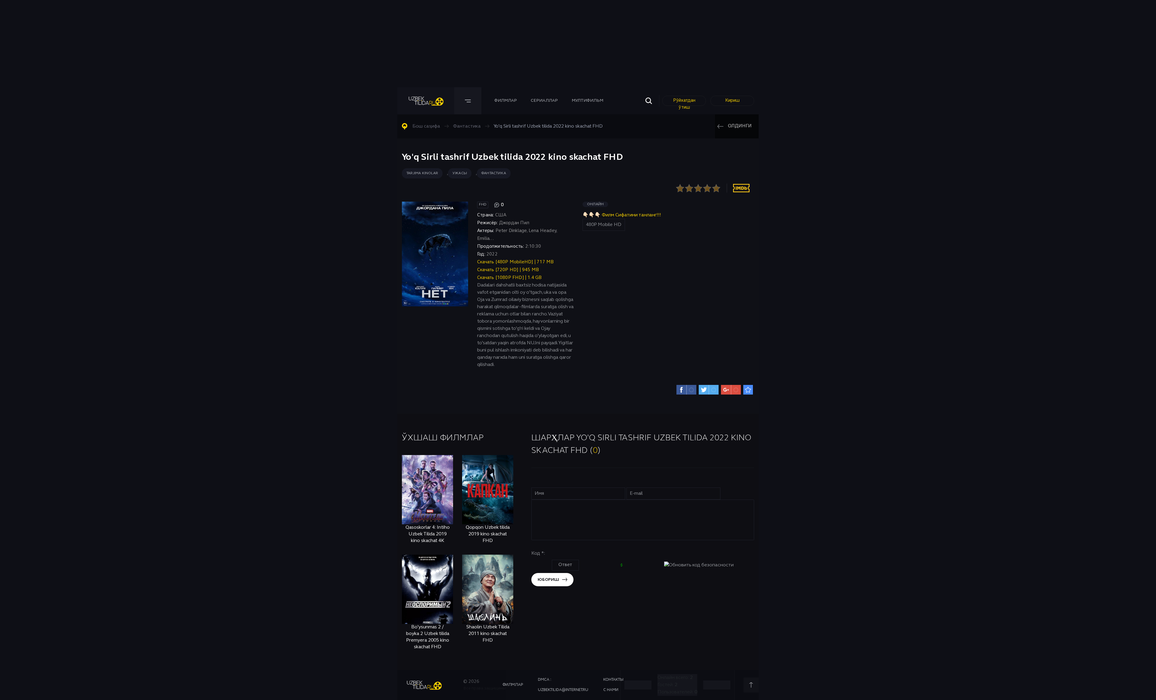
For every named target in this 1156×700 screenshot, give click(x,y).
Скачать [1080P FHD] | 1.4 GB (509, 278)
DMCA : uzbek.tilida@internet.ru (563, 685)
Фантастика (493, 173)
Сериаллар (544, 101)
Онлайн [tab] (595, 204)
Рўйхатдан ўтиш (684, 102)
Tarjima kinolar (422, 173)
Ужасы (459, 173)
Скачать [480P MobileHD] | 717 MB (515, 262)
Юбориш (548, 580)
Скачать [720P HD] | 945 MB (508, 270)
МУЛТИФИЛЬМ (587, 101)
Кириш (732, 100)
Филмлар (505, 101)
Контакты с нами (613, 685)
